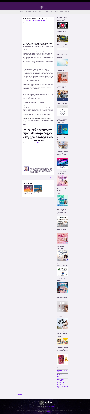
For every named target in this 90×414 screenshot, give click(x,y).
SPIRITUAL (56, 11)
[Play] (58, 27)
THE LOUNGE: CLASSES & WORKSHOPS (16, 1)
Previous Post (24, 177)
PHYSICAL (47, 11)
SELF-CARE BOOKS (31, 1)
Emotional (27, 20)
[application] (62, 25)
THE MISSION (25, 1)
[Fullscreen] (66, 27)
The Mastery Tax (59, 376)
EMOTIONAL (22, 11)
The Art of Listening (38, 192)
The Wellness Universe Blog (33, 20)
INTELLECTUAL (35, 11)
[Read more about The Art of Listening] (38, 188)
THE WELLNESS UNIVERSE (5, 1)
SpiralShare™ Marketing (50, 411)
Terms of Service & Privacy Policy (50, 406)
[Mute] (65, 27)
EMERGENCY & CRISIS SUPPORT (44, 1)
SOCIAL (52, 11)
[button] (87, 1)
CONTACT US (37, 1)
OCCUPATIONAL (41, 11)
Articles (24, 20)
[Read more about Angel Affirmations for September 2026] (28, 188)
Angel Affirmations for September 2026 (28, 193)
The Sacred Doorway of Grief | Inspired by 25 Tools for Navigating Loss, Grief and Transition (62, 381)
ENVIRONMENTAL (28, 11)
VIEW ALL (61, 11)
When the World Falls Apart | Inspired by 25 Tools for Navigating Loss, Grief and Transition (62, 386)
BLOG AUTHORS (67, 11)
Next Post (52, 177)
